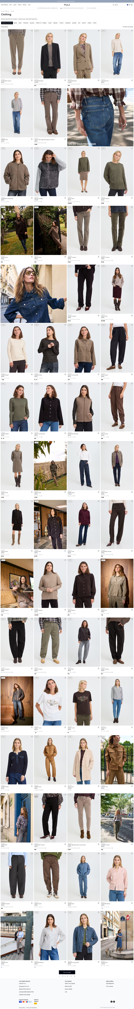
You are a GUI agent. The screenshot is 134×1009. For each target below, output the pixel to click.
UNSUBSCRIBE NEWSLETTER (26, 992)
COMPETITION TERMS (24, 994)
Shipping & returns (24, 986)
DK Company (109, 986)
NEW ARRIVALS (4, 4)
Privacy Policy (22, 1007)
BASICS (19, 4)
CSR (66, 992)
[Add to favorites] (32, 31)
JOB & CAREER (68, 989)
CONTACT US (22, 983)
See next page (67, 972)
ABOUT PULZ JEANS (70, 983)
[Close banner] (132, 1)
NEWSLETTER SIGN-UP (25, 989)
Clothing (12, 11)
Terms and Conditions (31, 1007)
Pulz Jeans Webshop (5, 11)
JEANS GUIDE (68, 986)
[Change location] (127, 5)
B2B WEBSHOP (110, 983)
